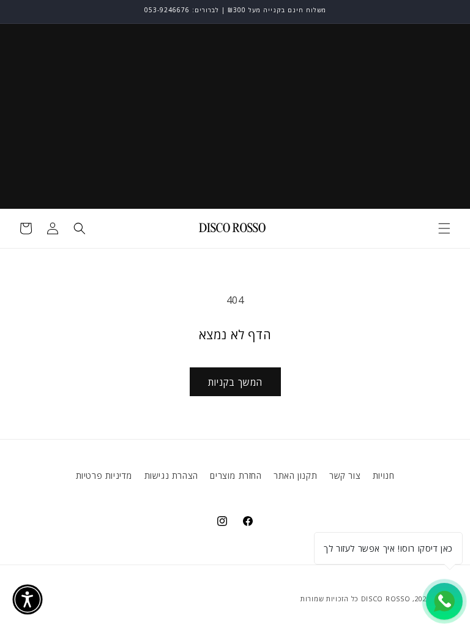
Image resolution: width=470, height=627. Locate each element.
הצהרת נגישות (171, 475)
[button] (444, 228)
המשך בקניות (235, 382)
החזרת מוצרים (235, 475)
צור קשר (344, 475)
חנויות (384, 475)
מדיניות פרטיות (104, 475)
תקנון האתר (295, 475)
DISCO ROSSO (386, 598)
